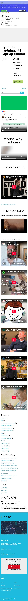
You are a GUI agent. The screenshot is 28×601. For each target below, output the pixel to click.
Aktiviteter (3, 418)
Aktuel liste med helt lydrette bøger (9, 468)
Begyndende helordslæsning (8, 423)
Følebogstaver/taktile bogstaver (9, 475)
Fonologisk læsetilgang (6, 425)
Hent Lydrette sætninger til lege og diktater (17, 81)
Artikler (15, 582)
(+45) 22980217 (7, 549)
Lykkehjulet (4, 481)
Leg (2, 433)
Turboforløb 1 (4, 443)
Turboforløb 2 (4, 446)
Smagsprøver (17, 588)
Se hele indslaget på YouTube (8, 204)
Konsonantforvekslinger (7, 430)
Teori (2, 440)
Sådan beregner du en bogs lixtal (9, 465)
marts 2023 (4, 488)
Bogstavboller (4, 473)
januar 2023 (4, 493)
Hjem (2, 582)
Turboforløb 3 (4, 448)
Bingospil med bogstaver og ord (8, 470)
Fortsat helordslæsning (6, 428)
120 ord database (17, 585)
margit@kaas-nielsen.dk (9, 554)
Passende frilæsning (6, 438)
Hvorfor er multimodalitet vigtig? (9, 458)
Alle (2, 420)
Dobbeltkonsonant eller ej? (7, 460)
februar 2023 (4, 490)
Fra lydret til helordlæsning (7, 463)
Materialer (3, 585)
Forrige (4, 88)
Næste (24, 88)
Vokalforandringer (5, 451)
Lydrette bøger (4, 435)
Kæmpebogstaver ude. (6, 478)
